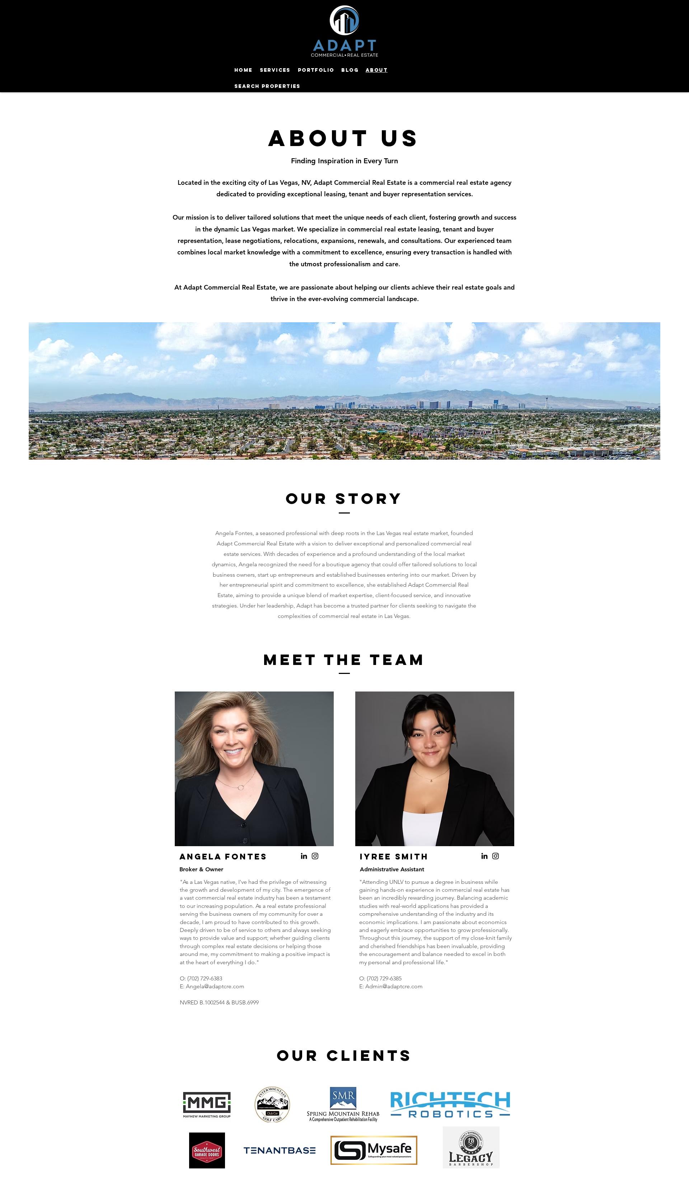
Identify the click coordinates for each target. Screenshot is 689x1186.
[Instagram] (315, 856)
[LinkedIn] (304, 856)
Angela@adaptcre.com (215, 986)
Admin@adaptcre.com (394, 986)
